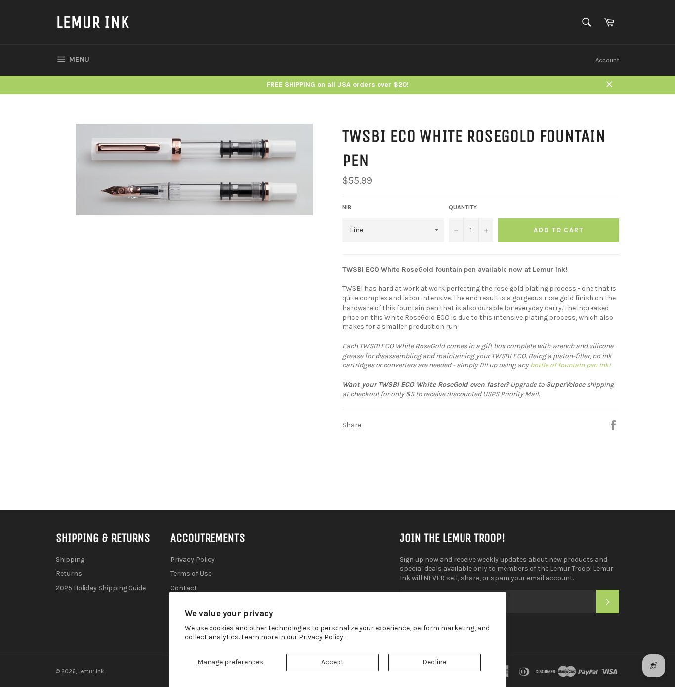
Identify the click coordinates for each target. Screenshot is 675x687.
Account (607, 60)
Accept (332, 662)
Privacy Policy (192, 559)
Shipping (70, 559)
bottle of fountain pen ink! (570, 365)
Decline (434, 662)
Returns (69, 573)
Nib (346, 207)
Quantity (463, 207)
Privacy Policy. (321, 637)
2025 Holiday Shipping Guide (101, 588)
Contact (183, 588)
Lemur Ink (92, 22)
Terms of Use (190, 573)
